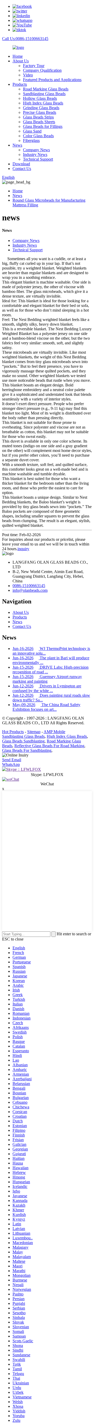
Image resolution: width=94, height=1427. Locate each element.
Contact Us (22, 168)
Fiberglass (31, 140)
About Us (21, 61)
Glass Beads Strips (38, 117)
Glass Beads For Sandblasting (26, 750)
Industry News (35, 154)
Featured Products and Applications (52, 79)
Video (28, 75)
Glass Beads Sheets (39, 122)
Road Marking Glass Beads (45, 89)
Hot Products (13, 731)
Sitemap (33, 731)
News (17, 145)
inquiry (23, 549)
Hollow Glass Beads (40, 98)
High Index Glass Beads (43, 103)
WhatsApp (11, 764)
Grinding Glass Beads (41, 108)
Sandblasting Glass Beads (44, 93)
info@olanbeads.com (30, 590)
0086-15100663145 (29, 585)
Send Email (11, 760)
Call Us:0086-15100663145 (25, 38)
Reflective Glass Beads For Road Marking (49, 746)
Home (18, 56)
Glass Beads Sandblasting (23, 741)
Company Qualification (42, 70)
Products (20, 84)
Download (21, 164)
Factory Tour (33, 65)
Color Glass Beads (38, 136)
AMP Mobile (54, 731)
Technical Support (38, 159)
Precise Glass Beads (39, 112)
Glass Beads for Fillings (42, 126)
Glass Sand (32, 131)
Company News (36, 150)
